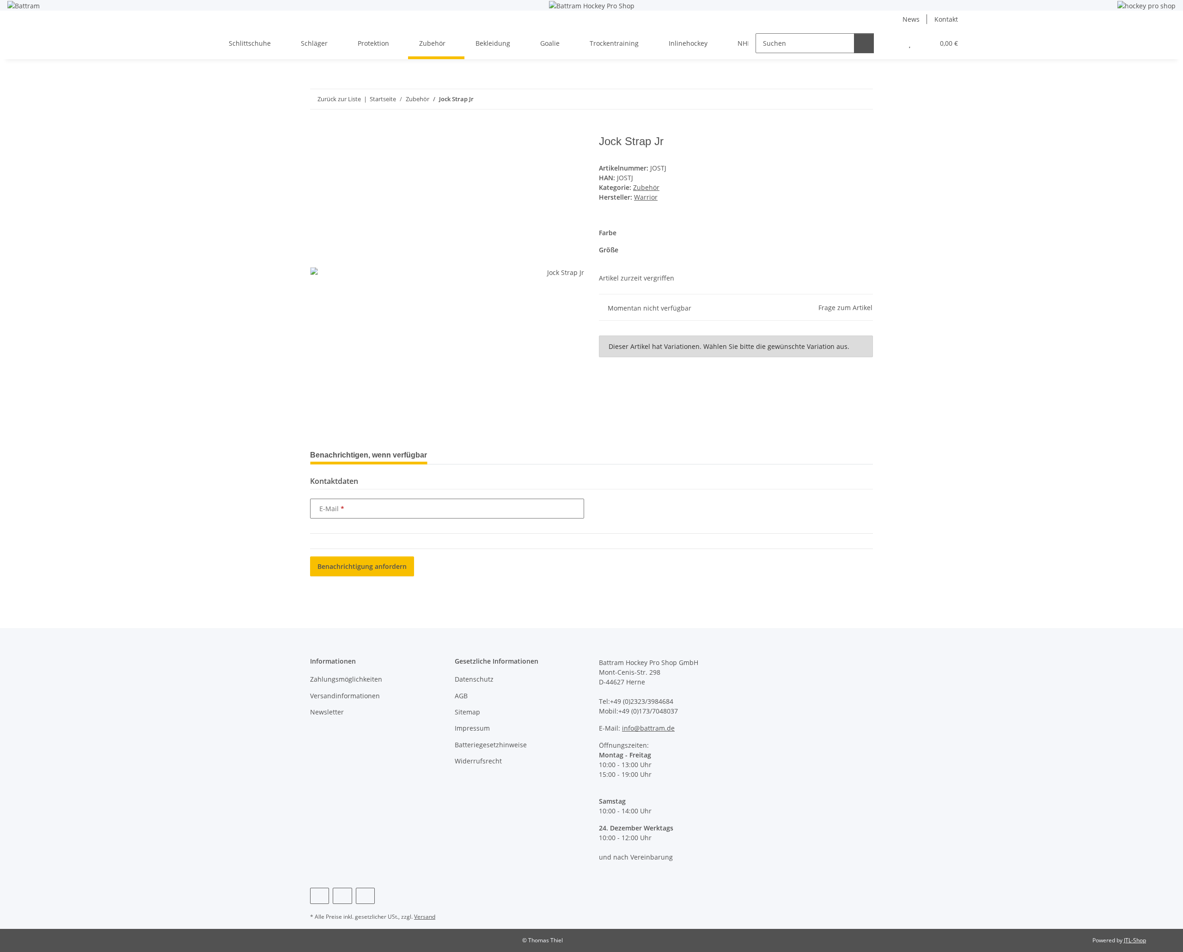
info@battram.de (648, 728)
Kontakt (946, 19)
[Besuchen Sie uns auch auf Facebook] (319, 896)
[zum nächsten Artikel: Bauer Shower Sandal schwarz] (863, 99)
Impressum (472, 728)
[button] (891, 43)
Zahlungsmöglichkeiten (346, 679)
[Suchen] (864, 43)
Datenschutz (474, 679)
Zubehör (646, 187)
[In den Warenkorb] (317, 130)
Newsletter (327, 712)
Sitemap (467, 712)
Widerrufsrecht (478, 761)
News (911, 19)
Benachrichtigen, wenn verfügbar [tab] (368, 455)
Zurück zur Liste (339, 99)
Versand (424, 917)
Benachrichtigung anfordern (362, 566)
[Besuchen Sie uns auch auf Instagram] (342, 896)
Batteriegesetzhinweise (491, 744)
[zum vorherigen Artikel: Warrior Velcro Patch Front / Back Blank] (843, 99)
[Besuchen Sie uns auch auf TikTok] (365, 896)
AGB (461, 695)
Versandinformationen (345, 695)
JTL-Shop (1135, 940)
